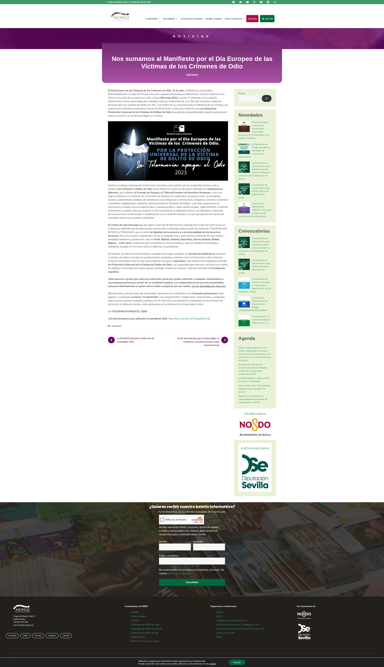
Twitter (25, 636)
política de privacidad (179, 573)
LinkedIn (65, 636)
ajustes (212, 663)
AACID (219, 612)
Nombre (163, 541)
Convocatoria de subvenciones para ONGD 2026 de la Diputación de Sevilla (254, 191)
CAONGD (134, 612)
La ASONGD (151, 18)
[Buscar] (267, 98)
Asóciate (252, 18)
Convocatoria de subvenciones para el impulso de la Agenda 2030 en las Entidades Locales (254, 285)
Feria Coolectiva (233, 18)
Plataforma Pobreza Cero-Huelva (144, 641)
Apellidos (198, 541)
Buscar (241, 93)
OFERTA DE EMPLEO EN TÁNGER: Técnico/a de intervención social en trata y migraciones (254, 209)
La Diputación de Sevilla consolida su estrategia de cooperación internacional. (254, 150)
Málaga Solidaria (137, 637)
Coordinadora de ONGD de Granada (146, 629)
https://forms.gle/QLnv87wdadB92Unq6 (189, 318)
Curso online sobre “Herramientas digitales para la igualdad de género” (254, 388)
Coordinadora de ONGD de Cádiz (144, 624)
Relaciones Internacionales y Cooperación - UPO (237, 624)
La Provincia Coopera (192, 18)
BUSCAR (268, 18)
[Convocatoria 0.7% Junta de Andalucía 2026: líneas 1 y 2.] (244, 321)
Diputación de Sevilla (225, 633)
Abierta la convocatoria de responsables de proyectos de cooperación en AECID (252, 399)
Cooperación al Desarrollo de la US (231, 620)
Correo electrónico (169, 555)
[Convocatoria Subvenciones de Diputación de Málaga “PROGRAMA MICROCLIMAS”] (244, 302)
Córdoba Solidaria (138, 616)
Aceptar (237, 662)
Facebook (12, 636)
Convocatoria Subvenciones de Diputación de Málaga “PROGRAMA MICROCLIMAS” (253, 304)
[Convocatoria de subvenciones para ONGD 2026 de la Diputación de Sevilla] (244, 189)
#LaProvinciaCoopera (255, 448)
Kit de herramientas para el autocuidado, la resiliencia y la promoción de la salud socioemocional (198, 341)
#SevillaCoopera (255, 413)
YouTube (38, 636)
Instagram (52, 636)
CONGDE (134, 620)
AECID (219, 616)
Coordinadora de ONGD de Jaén (144, 633)
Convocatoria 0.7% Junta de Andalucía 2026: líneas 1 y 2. (261, 319)
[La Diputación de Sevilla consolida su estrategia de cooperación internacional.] (244, 149)
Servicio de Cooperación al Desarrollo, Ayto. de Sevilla (240, 629)
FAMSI (219, 637)
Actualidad (169, 18)
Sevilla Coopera (214, 18)
